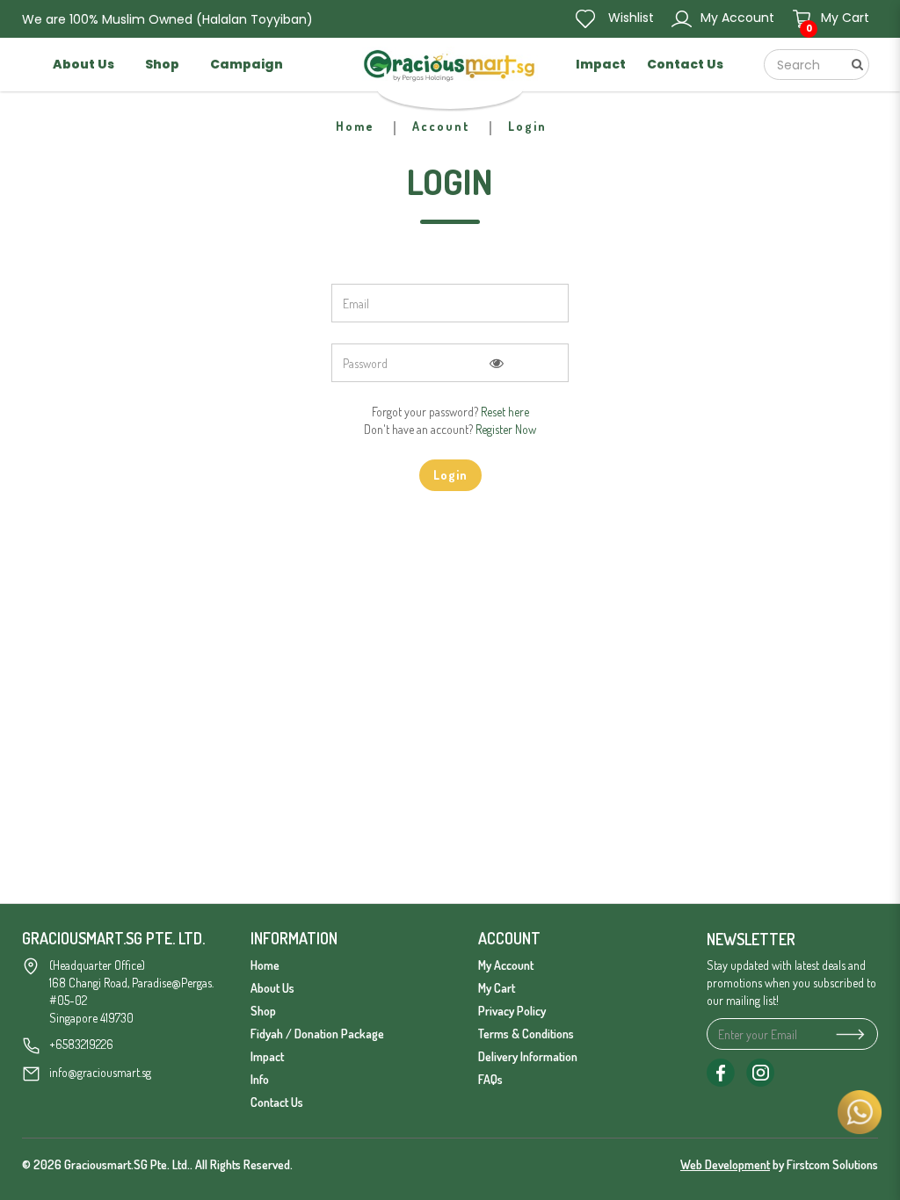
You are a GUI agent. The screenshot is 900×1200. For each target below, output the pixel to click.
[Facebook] (721, 1073)
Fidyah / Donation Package (317, 1033)
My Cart (496, 987)
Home (355, 126)
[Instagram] (760, 1073)
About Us (272, 987)
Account (441, 126)
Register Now (505, 429)
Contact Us (276, 1102)
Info (259, 1079)
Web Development (725, 1164)
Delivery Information (527, 1056)
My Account (505, 965)
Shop (263, 1010)
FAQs (490, 1079)
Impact (267, 1056)
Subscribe (846, 1034)
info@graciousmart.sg (100, 1072)
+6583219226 (81, 1044)
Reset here (505, 411)
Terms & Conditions (526, 1033)
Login (527, 126)
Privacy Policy (512, 1010)
